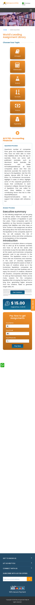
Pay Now (17, 346)
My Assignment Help (21, 599)
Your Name (9, 323)
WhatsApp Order (26, 4)
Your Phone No (11, 338)
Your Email (9, 330)
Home (5, 30)
